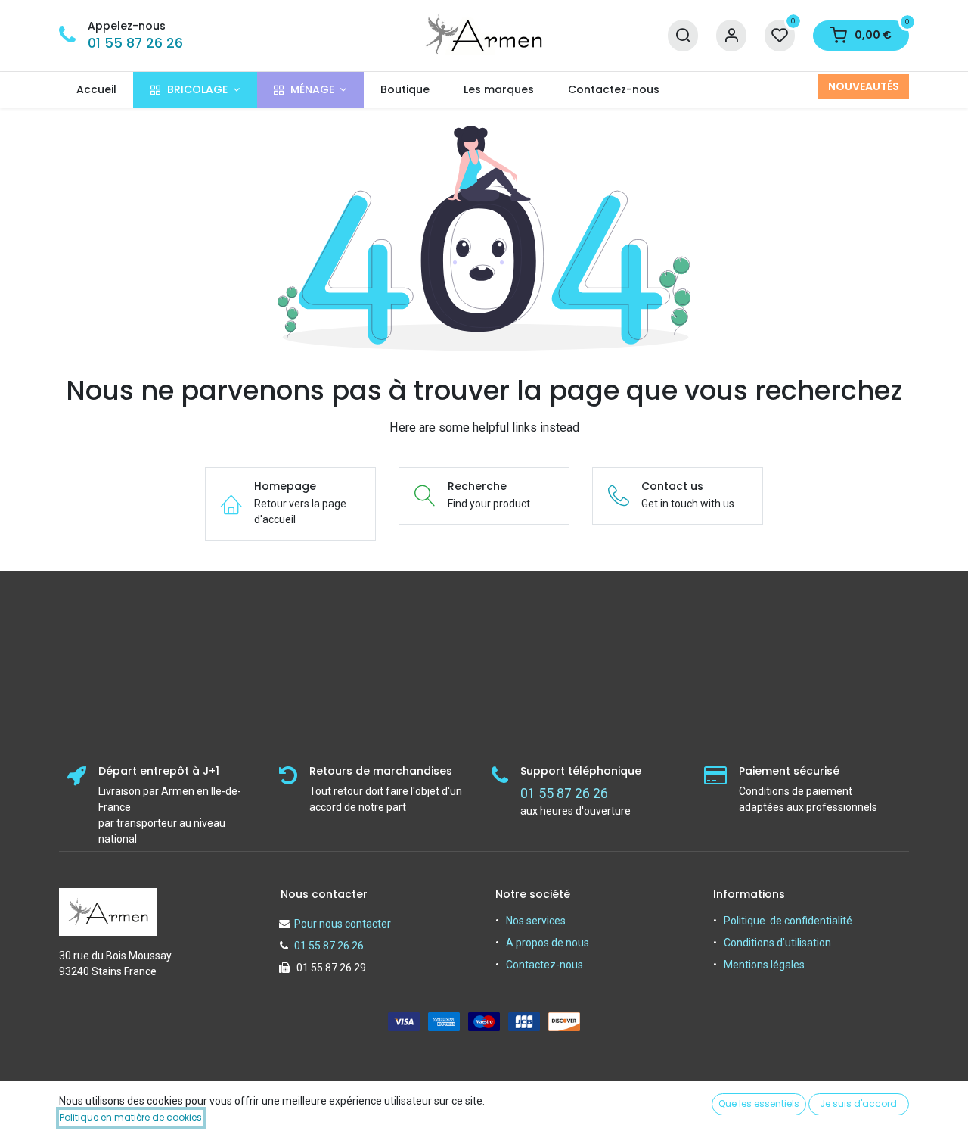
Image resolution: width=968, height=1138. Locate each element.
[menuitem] (96, 90)
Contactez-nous (544, 965)
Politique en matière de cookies (131, 1117)
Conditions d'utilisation (777, 943)
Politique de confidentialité (788, 921)
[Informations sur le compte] (731, 36)
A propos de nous (547, 943)
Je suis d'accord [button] (858, 1103)
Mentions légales (764, 965)
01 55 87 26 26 (135, 43)
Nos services (536, 921)
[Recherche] (683, 36)
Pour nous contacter (342, 924)
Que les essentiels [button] (758, 1103)
